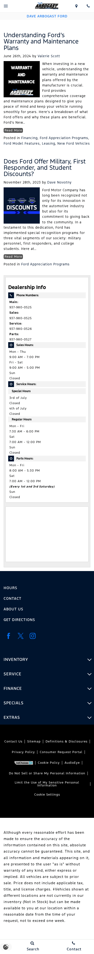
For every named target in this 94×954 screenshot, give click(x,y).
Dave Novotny (59, 182)
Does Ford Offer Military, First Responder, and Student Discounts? (45, 167)
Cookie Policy (49, 763)
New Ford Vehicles (73, 143)
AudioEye (72, 763)
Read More (13, 130)
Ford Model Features (22, 143)
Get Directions (19, 619)
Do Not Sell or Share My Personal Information (47, 773)
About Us (13, 609)
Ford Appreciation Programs (64, 138)
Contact (12, 598)
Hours (10, 588)
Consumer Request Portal (61, 752)
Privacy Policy (23, 752)
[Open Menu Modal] (6, 6)
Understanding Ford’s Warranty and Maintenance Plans (41, 41)
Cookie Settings (47, 795)
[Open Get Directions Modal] (76, 6)
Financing (29, 138)
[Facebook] (8, 636)
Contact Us (13, 741)
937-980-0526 (20, 329)
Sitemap (34, 741)
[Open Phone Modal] (88, 6)
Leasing (48, 143)
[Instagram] (32, 636)
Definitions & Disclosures (66, 741)
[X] (20, 636)
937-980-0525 (20, 307)
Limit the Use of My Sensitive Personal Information (47, 784)
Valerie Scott (49, 56)
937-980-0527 (20, 339)
